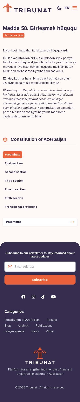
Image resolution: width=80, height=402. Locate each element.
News (35, 331)
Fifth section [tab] (14, 198)
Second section (13, 35)
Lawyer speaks (14, 331)
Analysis (23, 325)
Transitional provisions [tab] (21, 207)
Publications (44, 325)
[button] (74, 7)
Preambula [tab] (12, 154)
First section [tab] (14, 163)
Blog (7, 325)
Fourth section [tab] (15, 189)
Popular (52, 320)
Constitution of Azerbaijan (22, 320)
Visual (50, 331)
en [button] (67, 7)
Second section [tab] (16, 172)
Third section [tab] (14, 180)
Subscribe (40, 280)
